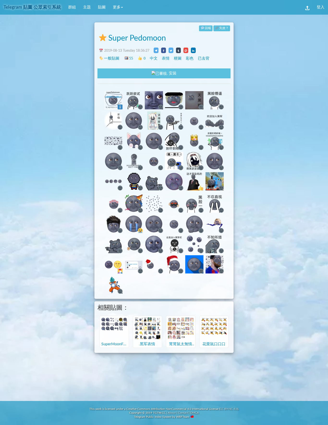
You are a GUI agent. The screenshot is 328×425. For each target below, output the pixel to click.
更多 (117, 7)
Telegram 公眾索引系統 (32, 7)
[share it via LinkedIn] (193, 50)
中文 (154, 58)
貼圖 (102, 7)
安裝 (172, 73)
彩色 (190, 58)
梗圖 (178, 58)
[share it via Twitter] (171, 50)
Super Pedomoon (137, 38)
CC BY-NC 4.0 (228, 408)
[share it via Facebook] (163, 50)
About (172, 412)
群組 (72, 7)
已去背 (203, 58)
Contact (183, 412)
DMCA (194, 412)
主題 (87, 7)
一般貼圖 (111, 58)
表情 (166, 58)
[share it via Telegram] (156, 50)
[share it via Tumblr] (178, 50)
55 (131, 58)
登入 (320, 7)
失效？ (224, 28)
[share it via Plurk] (185, 50)
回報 (208, 28)
